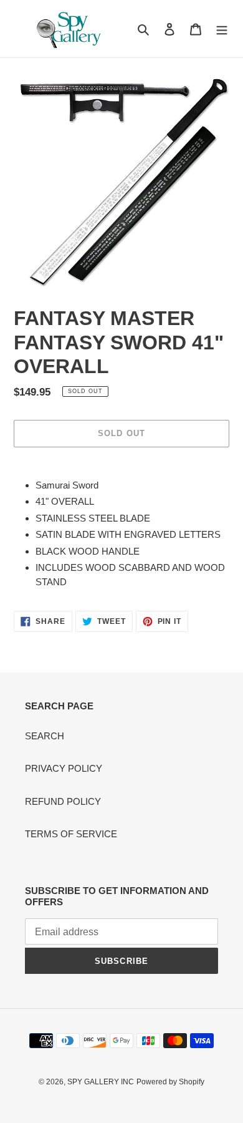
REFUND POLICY (63, 801)
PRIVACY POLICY (63, 768)
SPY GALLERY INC (100, 1081)
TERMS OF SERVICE (71, 834)
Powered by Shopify (170, 1081)
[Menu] (222, 29)
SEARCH (44, 736)
